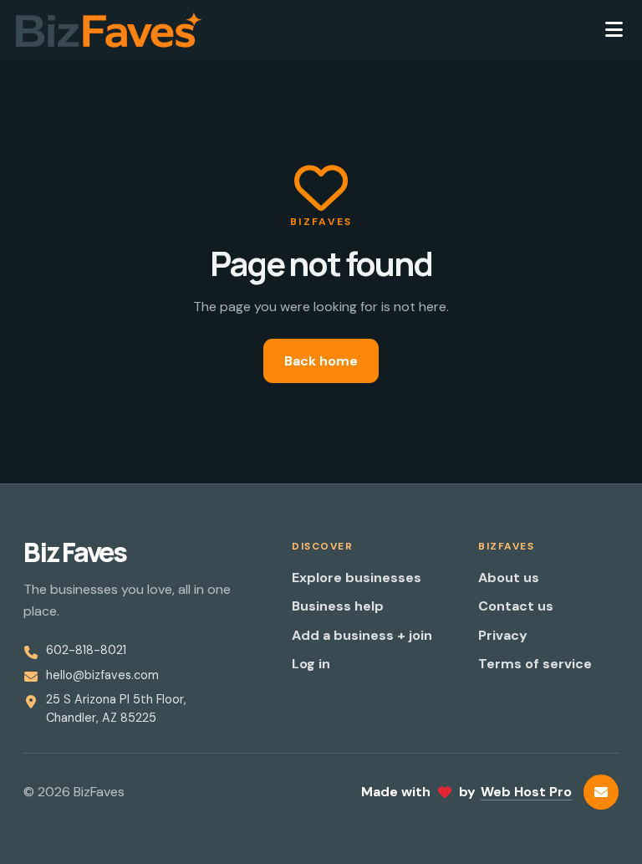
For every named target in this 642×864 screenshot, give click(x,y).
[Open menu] (613, 30)
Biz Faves (74, 552)
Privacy (502, 635)
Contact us (515, 606)
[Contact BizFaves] (601, 792)
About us (508, 577)
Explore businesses (356, 577)
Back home (321, 361)
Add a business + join (362, 635)
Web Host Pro (526, 791)
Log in (311, 663)
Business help (338, 606)
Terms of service (535, 663)
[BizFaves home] (108, 30)
